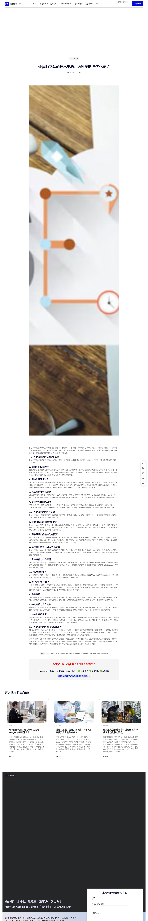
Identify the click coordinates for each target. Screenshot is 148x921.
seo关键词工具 (52, 653)
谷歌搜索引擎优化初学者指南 (100, 653)
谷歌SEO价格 (66, 4)
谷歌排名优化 (78, 653)
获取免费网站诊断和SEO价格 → (74, 676)
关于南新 (88, 4)
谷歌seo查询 (70, 653)
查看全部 (11, 756)
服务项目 (43, 4)
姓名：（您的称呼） (98, 904)
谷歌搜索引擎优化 (87, 653)
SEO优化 (90, 575)
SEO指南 (58, 725)
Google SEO (74, 58)
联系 (97, 4)
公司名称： (95, 913)
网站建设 (53, 4)
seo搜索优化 (61, 653)
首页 (34, 4)
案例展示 (78, 4)
